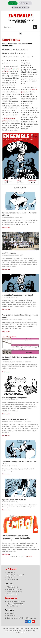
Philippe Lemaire (22, 630)
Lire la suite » (6, 227)
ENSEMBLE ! (20, 16)
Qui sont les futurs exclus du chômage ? (17, 295)
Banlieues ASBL (20, 632)
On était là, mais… (9, 253)
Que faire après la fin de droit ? (14, 500)
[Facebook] (26, 621)
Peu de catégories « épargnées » (14, 398)
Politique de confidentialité (11, 628)
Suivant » (29, 556)
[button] (20, 33)
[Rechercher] (35, 27)
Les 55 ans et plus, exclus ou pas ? (15, 419)
